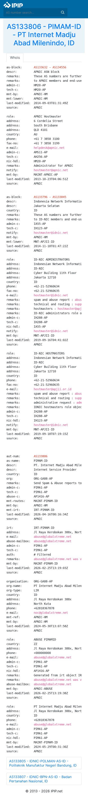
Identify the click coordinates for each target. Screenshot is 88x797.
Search (62, 12)
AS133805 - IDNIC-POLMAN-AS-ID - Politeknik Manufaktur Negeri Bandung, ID (43, 763)
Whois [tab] (15, 57)
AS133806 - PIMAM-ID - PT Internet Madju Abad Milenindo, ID (44, 34)
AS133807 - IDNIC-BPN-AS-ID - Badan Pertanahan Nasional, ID (40, 779)
